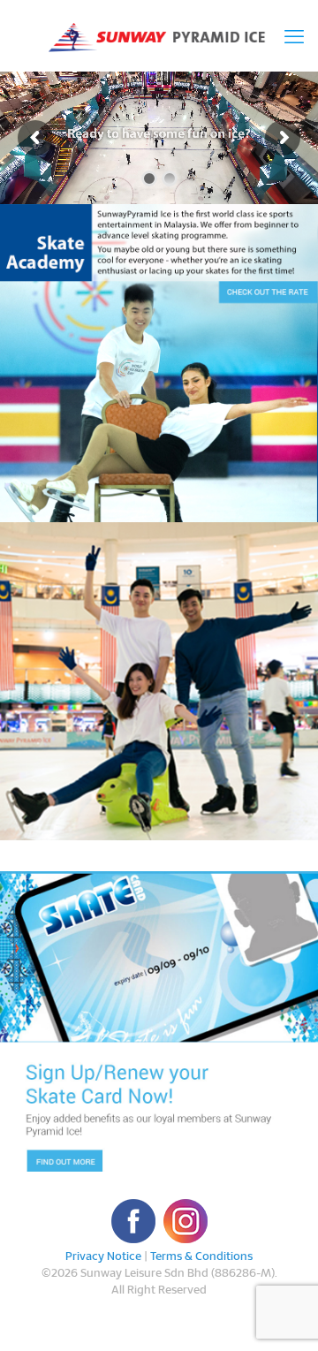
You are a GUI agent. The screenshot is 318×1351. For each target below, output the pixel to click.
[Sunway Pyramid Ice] (159, 35)
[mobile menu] (294, 35)
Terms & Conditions (201, 1256)
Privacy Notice (103, 1256)
